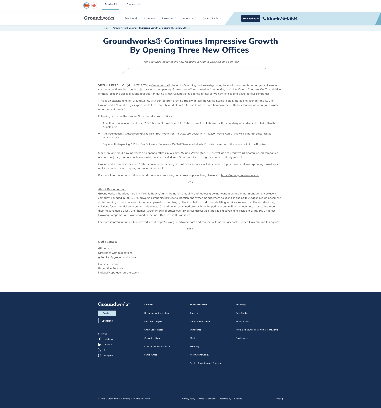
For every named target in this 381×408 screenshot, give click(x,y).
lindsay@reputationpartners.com (118, 272)
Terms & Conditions (207, 398)
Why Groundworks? (199, 354)
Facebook (232, 222)
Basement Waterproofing (156, 313)
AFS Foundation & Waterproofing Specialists (128, 133)
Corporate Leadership (200, 321)
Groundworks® (160, 85)
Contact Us (209, 18)
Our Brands (195, 329)
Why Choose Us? (198, 304)
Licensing (278, 398)
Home (105, 27)
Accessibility (225, 398)
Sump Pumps (150, 354)
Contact (107, 313)
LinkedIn (254, 222)
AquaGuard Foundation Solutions (122, 123)
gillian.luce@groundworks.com (117, 257)
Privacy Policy (188, 398)
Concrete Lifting (152, 338)
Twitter (243, 222)
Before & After (243, 321)
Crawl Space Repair (153, 329)
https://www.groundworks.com (240, 175)
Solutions (130, 18)
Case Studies (242, 313)
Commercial (133, 4)
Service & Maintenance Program (205, 363)
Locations (149, 18)
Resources (168, 18)
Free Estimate (251, 18)
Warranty (194, 346)
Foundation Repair (153, 321)
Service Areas (242, 338)
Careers (194, 313)
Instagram (272, 222)
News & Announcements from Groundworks (257, 329)
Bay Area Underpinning (116, 144)
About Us (188, 18)
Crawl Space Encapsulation (157, 346)
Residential (110, 4)
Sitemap (238, 398)
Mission (193, 338)
